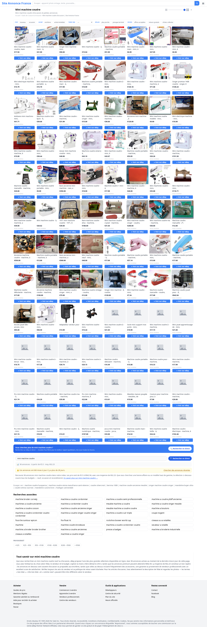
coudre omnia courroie (24, 488)
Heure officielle (111, 600)
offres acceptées (139, 22)
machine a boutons (160, 508)
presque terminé (118, 22)
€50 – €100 (39, 545)
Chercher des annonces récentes (177, 470)
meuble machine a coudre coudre (121, 508)
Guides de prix (19, 590)
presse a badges (113, 529)
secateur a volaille (160, 525)
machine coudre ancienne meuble (133, 485)
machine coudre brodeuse (73, 525)
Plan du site (110, 597)
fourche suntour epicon (26, 520)
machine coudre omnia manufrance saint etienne (69, 485)
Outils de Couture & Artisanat (31, 16)
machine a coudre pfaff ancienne (166, 499)
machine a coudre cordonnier (74, 499)
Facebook (155, 593)
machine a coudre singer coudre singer (79, 513)
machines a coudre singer (72, 534)
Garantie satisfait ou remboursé (26, 597)
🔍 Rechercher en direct (180, 458)
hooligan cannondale (64, 488)
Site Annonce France (16, 3)
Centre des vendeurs (67, 600)
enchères (48, 22)
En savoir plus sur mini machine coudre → (81, 478)
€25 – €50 (27, 545)
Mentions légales (20, 593)
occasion (32, 22)
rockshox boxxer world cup (118, 520)
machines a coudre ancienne (28, 503)
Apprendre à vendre (67, 593)
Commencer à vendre (68, 590)
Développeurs (111, 590)
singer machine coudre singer (161, 485)
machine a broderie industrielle (166, 529)
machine (19, 525)
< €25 (17, 545)
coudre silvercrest (98, 485)
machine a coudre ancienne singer (76, 508)
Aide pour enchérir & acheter (25, 600)
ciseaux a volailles (23, 534)
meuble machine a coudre (118, 503)
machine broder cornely (26, 499)
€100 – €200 (52, 545)
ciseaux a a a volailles (161, 520)
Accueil (17, 16)
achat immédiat (59, 22)
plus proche (105, 22)
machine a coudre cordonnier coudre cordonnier (32, 514)
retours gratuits (154, 22)
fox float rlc (66, 520)
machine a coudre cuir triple (119, 513)
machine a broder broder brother (30, 529)
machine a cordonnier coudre (74, 503)
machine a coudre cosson (27, 508)
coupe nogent (158, 513)
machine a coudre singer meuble (166, 503)
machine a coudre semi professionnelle (124, 499)
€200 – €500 (66, 545)
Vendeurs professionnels (69, 597)
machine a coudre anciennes (74, 529)
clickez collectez (168, 22)
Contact (154, 590)
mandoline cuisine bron (44, 488)
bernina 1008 (112, 485)
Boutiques (17, 603)
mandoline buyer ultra (184, 485)
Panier (16, 607)
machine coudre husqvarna (36, 485)
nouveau (23, 22)
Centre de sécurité (112, 593)
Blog (153, 597)
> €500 (77, 545)
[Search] (197, 3)
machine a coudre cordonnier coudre (123, 525)
